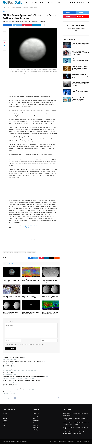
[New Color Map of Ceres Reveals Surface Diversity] (11, 289)
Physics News (36, 423)
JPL (25, 252)
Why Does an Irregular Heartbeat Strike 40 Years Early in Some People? (80, 52)
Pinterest (5, 420)
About (59, 441)
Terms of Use (86, 441)
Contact (64, 441)
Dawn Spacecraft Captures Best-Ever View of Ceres (31, 312)
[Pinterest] (4, 42)
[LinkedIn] (4, 39)
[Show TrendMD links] (58, 397)
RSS (4, 425)
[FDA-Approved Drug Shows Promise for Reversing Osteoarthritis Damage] (67, 99)
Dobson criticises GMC (8, 372)
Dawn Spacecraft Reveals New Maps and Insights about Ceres (30, 279)
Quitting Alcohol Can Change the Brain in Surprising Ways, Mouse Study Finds (80, 91)
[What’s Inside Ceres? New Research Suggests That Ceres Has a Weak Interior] (11, 272)
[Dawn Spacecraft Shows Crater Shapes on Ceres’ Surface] (51, 289)
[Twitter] (4, 36)
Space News (36, 427)
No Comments (35, 21)
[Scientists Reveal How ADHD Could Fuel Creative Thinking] (67, 60)
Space (66, 3)
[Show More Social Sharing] (43, 25)
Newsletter (5, 423)
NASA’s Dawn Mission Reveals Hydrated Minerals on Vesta (50, 312)
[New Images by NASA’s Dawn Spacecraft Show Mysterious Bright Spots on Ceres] (51, 272)
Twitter (4, 416)
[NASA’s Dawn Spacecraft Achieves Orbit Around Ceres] (31, 289)
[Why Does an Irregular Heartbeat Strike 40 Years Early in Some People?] (67, 53)
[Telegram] (4, 45)
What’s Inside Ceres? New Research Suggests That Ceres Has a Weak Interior (11, 280)
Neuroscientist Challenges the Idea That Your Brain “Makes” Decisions (80, 83)
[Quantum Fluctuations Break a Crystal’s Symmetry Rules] (67, 45)
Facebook (5, 413)
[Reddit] (4, 51)
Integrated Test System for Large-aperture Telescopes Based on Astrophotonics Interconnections (23, 361)
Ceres (11, 252)
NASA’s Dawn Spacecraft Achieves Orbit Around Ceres (30, 297)
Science (60, 3)
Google (19, 228)
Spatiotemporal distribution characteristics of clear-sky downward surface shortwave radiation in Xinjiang (25, 376)
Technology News (37, 429)
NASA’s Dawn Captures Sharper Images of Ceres (11, 312)
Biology (28, 3)
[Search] (88, 3)
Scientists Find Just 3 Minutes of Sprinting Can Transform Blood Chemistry (80, 68)
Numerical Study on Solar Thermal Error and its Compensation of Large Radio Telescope (21, 380)
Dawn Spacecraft (18, 252)
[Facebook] (4, 32)
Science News (36, 425)
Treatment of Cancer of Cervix (9, 384)
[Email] (4, 48)
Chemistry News (37, 416)
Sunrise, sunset (6, 391)
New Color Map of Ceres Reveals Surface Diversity (11, 297)
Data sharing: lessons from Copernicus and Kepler (13, 357)
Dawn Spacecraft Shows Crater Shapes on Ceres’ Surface (50, 297)
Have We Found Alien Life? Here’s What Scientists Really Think (80, 76)
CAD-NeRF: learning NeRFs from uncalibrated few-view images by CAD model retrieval (21, 369)
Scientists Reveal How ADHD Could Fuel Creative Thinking (80, 59)
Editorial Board (71, 441)
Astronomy (6, 252)
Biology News (36, 413)
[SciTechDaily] (12, 3)
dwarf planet (14, 112)
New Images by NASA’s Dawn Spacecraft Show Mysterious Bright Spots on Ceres (49, 280)
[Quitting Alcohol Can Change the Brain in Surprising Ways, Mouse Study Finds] (67, 92)
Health (47, 3)
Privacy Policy (79, 441)
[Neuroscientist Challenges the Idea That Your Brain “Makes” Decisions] (67, 84)
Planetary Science (31, 252)
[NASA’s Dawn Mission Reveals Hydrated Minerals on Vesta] (51, 305)
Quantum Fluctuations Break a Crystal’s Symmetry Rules (80, 44)
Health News (36, 420)
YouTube (5, 418)
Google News (27, 228)
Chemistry (35, 3)
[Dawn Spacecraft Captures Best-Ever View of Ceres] (31, 305)
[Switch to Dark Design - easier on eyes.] (86, 2)
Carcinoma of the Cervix (8, 365)
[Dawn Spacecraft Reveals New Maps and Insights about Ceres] (31, 272)
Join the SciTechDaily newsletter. (34, 226)
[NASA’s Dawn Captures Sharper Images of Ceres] (11, 305)
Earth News (35, 418)
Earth (41, 3)
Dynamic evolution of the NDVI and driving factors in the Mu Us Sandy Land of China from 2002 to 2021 (24, 388)
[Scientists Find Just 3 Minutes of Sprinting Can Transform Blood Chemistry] (67, 68)
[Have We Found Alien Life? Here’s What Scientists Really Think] (67, 76)
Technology (73, 3)
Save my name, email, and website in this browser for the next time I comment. (26, 344)
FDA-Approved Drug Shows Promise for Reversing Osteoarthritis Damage (79, 99)
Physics (53, 3)
